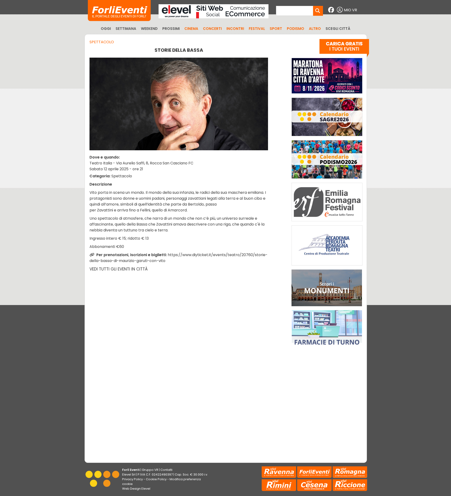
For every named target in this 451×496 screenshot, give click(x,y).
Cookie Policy (156, 479)
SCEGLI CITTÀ (338, 28)
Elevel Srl (129, 474)
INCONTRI (235, 28)
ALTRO (315, 28)
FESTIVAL (257, 28)
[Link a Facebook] (331, 10)
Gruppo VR (150, 470)
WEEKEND (149, 28)
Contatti (166, 470)
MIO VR (350, 10)
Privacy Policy (132, 479)
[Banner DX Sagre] (327, 137)
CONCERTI (212, 28)
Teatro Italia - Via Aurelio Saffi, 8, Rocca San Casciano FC (141, 163)
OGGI (106, 28)
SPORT (276, 28)
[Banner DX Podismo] (327, 180)
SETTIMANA (126, 28)
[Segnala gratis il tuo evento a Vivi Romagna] (344, 49)
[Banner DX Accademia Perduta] (327, 266)
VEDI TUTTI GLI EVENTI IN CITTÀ (118, 269)
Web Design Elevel (136, 488)
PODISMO (295, 28)
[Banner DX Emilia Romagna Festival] (327, 222)
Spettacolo (101, 42)
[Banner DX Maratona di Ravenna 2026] (327, 94)
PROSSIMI (171, 28)
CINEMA (191, 28)
